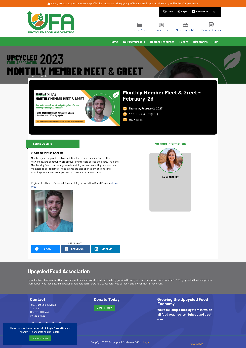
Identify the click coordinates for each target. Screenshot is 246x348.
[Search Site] (215, 11)
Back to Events (39, 76)
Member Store (139, 30)
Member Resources (162, 42)
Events (183, 42)
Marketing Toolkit (185, 30)
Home (114, 42)
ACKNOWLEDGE (40, 338)
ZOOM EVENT (137, 119)
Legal (146, 342)
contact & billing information (48, 328)
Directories (200, 42)
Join (215, 42)
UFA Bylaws (196, 343)
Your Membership (134, 42)
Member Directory (211, 30)
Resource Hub (161, 30)
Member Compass (183, 3)
